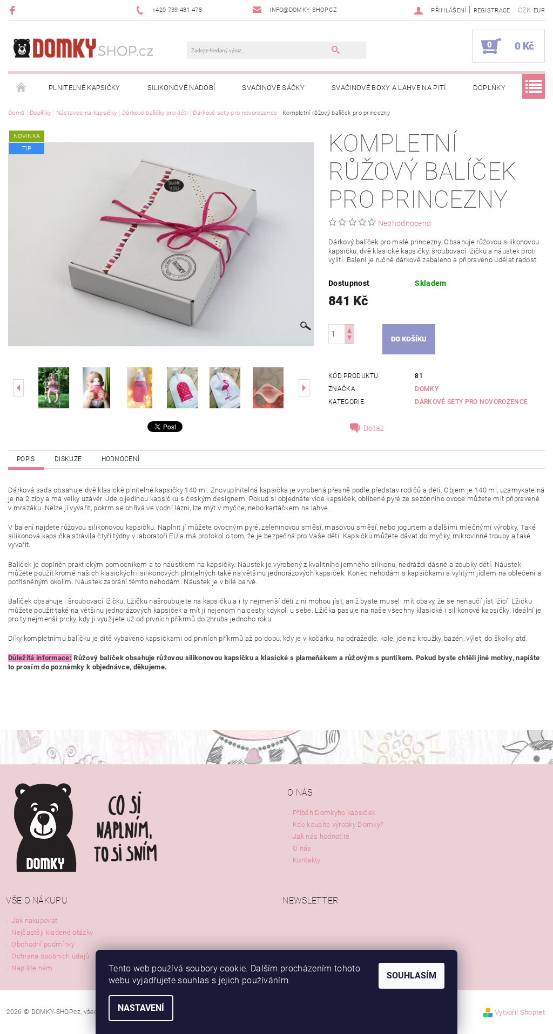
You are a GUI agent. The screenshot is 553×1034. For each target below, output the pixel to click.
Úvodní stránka (21, 88)
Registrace (492, 10)
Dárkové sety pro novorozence (471, 402)
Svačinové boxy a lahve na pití (389, 88)
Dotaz (374, 428)
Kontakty (307, 860)
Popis (26, 459)
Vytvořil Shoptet (520, 1012)
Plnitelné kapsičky (84, 88)
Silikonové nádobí (181, 88)
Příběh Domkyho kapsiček (334, 813)
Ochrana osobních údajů (50, 956)
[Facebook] (13, 10)
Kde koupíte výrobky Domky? (338, 824)
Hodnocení (121, 459)
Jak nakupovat (34, 920)
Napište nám (32, 968)
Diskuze (68, 459)
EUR (539, 10)
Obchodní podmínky (43, 944)
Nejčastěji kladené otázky (52, 932)
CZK (524, 10)
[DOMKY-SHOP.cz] (103, 51)
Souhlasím (411, 975)
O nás (302, 848)
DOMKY (427, 389)
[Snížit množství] (349, 339)
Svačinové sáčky (273, 88)
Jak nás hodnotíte (321, 836)
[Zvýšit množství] (349, 329)
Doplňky (489, 88)
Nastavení (141, 1008)
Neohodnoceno (404, 223)
